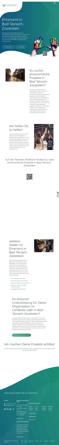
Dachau (31, 410)
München (44, 408)
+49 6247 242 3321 (11, 403)
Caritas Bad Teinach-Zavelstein (18, 289)
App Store (42, 170)
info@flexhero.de (10, 405)
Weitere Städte (32, 413)
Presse (41, 441)
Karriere (36, 441)
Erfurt (36, 406)
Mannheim (44, 406)
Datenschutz (52, 441)
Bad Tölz (31, 408)
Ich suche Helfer (20, 47)
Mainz (36, 410)
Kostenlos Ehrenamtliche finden (21, 335)
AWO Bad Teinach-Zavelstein (18, 278)
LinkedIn (10, 409)
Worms (50, 410)
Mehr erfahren (20, 418)
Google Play (17, 170)
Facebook (13, 409)
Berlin (30, 406)
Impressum (46, 441)
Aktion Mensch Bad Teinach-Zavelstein (20, 283)
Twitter (5, 409)
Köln (36, 408)
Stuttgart (44, 410)
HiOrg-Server (32, 419)
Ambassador (31, 441)
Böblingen (50, 406)
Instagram (7, 409)
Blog (22, 441)
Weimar (50, 408)
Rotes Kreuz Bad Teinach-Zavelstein (19, 280)
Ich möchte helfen (7, 47)
